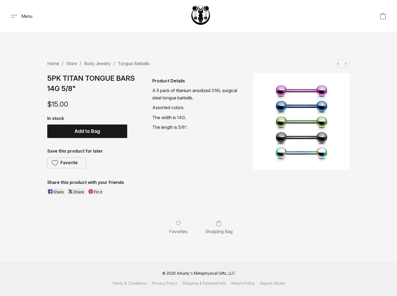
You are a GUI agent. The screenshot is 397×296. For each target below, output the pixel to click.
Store (71, 63)
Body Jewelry (97, 63)
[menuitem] (338, 64)
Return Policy (243, 283)
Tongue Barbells (133, 63)
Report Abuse (272, 283)
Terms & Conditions (129, 283)
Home (53, 63)
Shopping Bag (219, 231)
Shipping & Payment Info (204, 283)
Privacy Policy (164, 283)
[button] (200, 16)
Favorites (178, 231)
